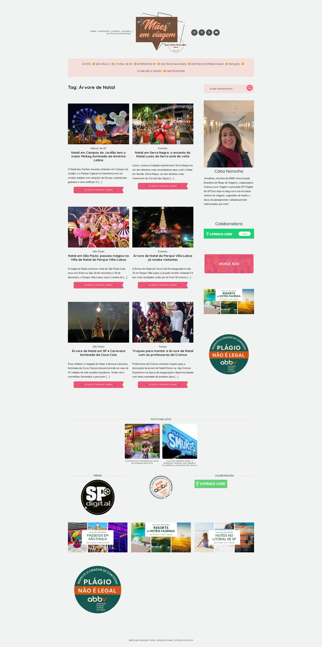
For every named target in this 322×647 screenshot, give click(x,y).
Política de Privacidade (118, 34)
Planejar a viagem (149, 71)
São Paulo (103, 64)
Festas (163, 346)
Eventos (162, 148)
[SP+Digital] (97, 497)
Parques (234, 64)
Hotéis (86, 64)
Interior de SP (146, 64)
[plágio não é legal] (229, 354)
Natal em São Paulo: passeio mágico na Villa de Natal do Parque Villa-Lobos (98, 258)
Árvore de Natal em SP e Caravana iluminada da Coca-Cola (98, 353)
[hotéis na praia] (224, 537)
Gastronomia (176, 71)
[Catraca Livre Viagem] (229, 234)
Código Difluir (184, 640)
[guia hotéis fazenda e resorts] (229, 301)
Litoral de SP (123, 64)
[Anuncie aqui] (229, 264)
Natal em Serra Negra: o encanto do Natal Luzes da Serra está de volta (163, 154)
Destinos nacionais (173, 64)
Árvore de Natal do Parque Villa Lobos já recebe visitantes (162, 258)
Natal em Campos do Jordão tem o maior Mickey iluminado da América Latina (98, 156)
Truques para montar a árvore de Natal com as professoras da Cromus (162, 353)
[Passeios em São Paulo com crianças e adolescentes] (97, 537)
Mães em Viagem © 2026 (142, 640)
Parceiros (104, 31)
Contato (116, 31)
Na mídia (127, 31)
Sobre (93, 31)
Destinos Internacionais (207, 64)
